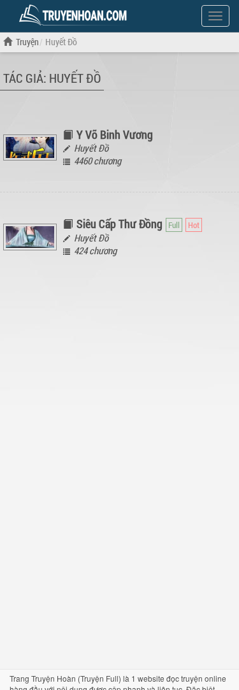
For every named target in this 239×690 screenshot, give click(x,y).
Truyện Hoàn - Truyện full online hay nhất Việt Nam (75, 15)
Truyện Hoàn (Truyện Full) (76, 678)
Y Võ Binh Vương (114, 134)
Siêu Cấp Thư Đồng (119, 223)
